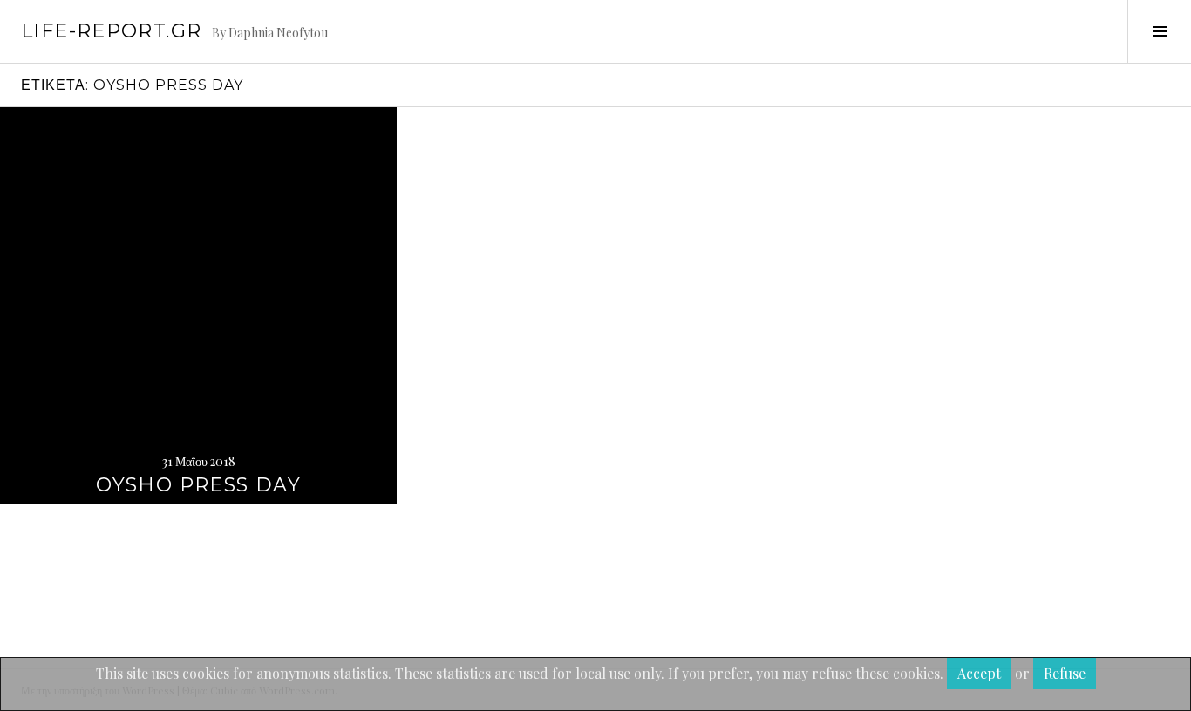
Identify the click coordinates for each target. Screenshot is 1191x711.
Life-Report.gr (111, 31)
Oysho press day (198, 485)
